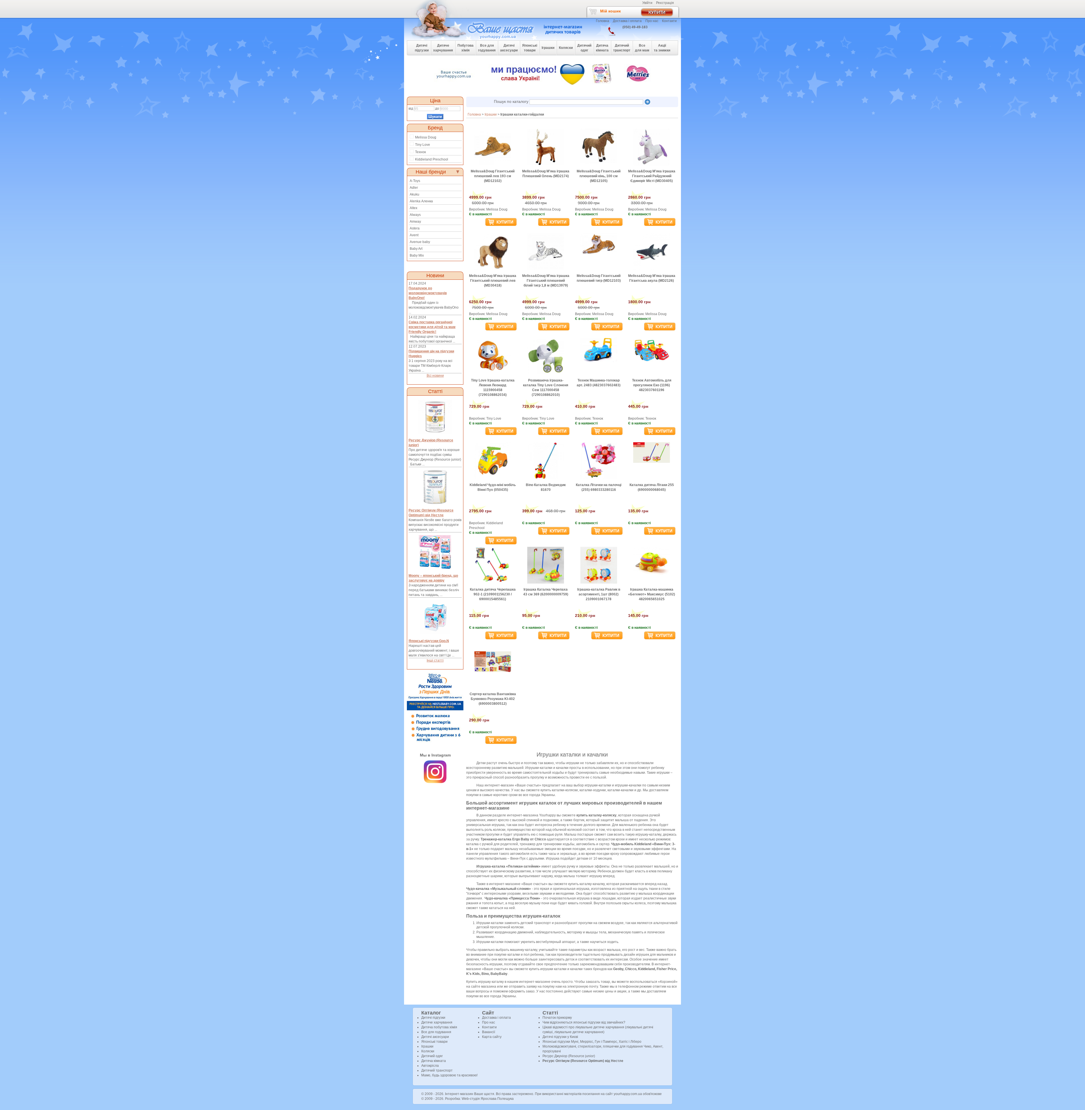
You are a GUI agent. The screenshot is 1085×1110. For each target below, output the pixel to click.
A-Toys (415, 181)
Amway (415, 222)
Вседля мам (642, 48)
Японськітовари (529, 48)
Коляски (427, 1051)
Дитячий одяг (432, 1056)
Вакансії (488, 1032)
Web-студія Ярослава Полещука (488, 1099)
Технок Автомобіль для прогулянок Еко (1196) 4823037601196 (651, 385)
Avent (414, 235)
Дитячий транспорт (437, 1070)
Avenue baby (420, 242)
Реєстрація (665, 3)
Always (415, 215)
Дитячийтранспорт (621, 48)
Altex (413, 208)
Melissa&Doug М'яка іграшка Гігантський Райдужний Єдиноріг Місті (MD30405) (651, 176)
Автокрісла (430, 1066)
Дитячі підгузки (433, 1018)
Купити (504, 222)
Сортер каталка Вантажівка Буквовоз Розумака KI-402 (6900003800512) (493, 699)
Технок (420, 152)
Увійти (647, 3)
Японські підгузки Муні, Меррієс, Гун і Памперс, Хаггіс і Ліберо (591, 1042)
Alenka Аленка (421, 201)
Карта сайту (492, 1037)
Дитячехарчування (443, 48)
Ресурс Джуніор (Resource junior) (568, 1056)
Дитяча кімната (433, 1061)
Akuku (414, 194)
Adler (414, 188)
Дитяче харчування (436, 1022)
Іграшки (427, 1046)
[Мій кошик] (660, 11)
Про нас (651, 21)
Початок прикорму (557, 1018)
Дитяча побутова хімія (439, 1027)
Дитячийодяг (584, 48)
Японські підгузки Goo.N (429, 641)
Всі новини (435, 376)
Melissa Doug (425, 137)
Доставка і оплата (627, 21)
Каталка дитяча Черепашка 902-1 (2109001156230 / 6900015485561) (493, 594)
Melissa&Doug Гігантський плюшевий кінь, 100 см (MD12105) (598, 176)
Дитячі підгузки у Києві (560, 1037)
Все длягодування (487, 48)
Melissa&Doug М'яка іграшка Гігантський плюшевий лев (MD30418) (492, 280)
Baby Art (416, 249)
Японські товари (434, 1042)
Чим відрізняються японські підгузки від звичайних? (583, 1022)
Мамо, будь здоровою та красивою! (449, 1075)
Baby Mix (417, 255)
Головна (602, 21)
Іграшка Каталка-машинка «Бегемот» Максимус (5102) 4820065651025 (651, 594)
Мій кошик (610, 11)
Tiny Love (422, 145)
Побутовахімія (465, 48)
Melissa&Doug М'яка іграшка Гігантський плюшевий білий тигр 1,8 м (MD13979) (545, 280)
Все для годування (436, 1032)
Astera (415, 228)
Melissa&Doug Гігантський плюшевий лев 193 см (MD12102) (493, 176)
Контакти (669, 21)
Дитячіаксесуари (509, 48)
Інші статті (435, 660)
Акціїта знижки (662, 48)
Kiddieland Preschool (431, 159)
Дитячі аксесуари (435, 1037)
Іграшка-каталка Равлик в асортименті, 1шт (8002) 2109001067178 (598, 594)
